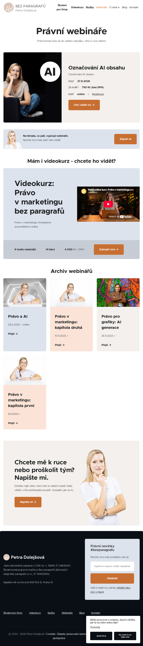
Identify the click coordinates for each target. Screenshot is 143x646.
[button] (114, 7)
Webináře (101, 7)
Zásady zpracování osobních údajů (76, 634)
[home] (24, 7)
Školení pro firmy (62, 7)
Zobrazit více (108, 249)
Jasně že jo (101, 636)
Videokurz (77, 7)
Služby (90, 7)
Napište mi (28, 502)
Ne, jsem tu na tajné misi (125, 636)
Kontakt (134, 7)
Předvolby (95, 627)
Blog (124, 7)
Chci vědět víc (84, 105)
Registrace (98, 94)
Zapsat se (125, 139)
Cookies (50, 634)
